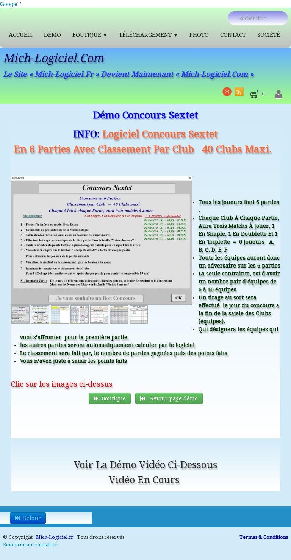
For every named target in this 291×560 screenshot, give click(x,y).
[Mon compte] (278, 95)
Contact (233, 34)
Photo (199, 34)
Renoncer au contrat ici (29, 545)
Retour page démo (173, 398)
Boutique (90, 34)
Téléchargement (148, 34)
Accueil (21, 34)
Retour (32, 518)
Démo (52, 34)
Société (268, 34)
